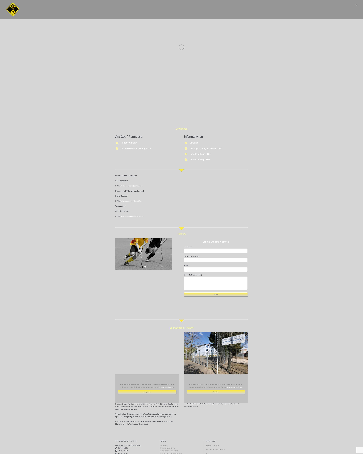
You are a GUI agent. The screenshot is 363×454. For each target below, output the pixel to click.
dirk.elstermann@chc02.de (132, 216)
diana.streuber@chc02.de (131, 201)
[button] (356, 5)
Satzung (194, 142)
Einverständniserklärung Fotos (136, 148)
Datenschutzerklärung (166, 387)
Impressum (164, 445)
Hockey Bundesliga (212, 445)
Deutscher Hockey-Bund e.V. (215, 449)
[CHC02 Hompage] (143, 238)
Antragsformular (129, 142)
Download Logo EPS (200, 159)
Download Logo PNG (200, 154)
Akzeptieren (147, 392)
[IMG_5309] (216, 332)
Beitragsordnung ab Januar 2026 (206, 148)
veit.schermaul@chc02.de (132, 186)
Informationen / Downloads (169, 451)
